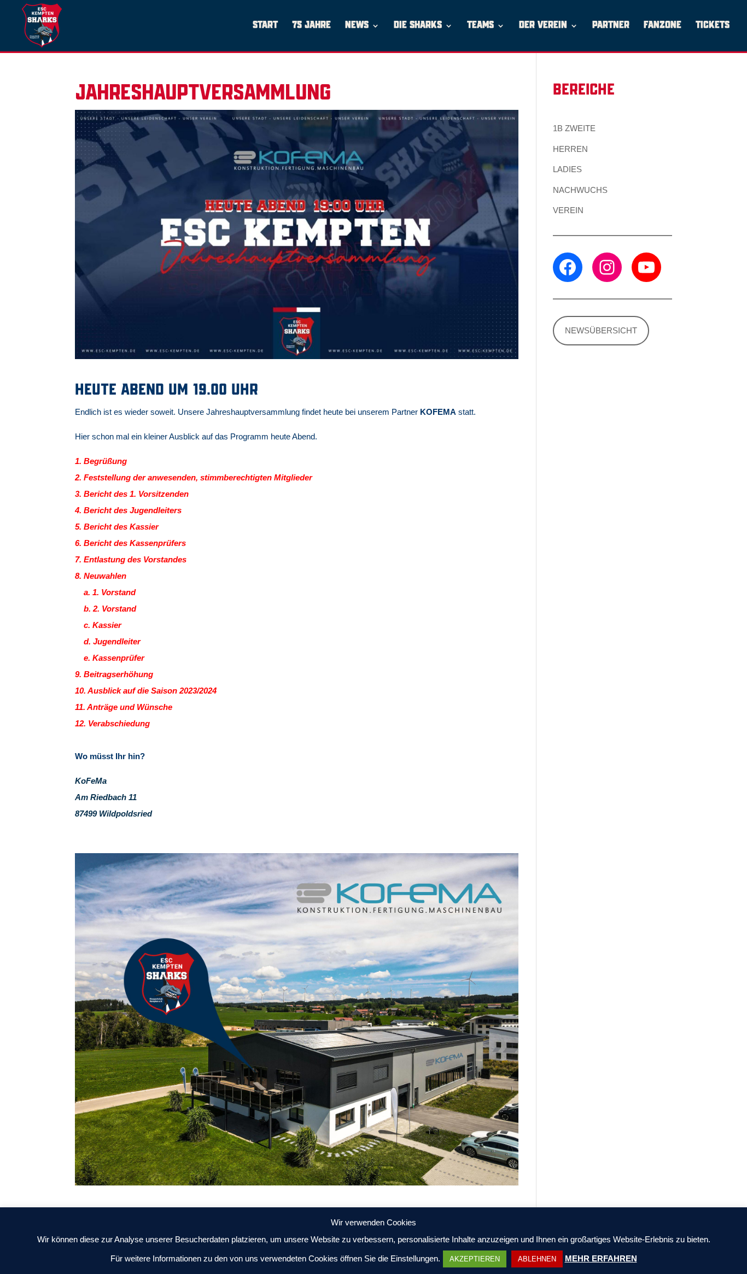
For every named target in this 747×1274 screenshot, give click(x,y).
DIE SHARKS (418, 26)
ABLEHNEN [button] (537, 1259)
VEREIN (568, 210)
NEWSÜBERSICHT (601, 330)
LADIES (567, 169)
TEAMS (480, 26)
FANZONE (662, 26)
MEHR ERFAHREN (601, 1258)
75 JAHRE (311, 26)
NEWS (357, 26)
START (265, 26)
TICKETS (713, 26)
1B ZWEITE (574, 128)
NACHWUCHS (580, 190)
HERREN (570, 149)
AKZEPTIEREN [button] (475, 1259)
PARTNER (610, 26)
